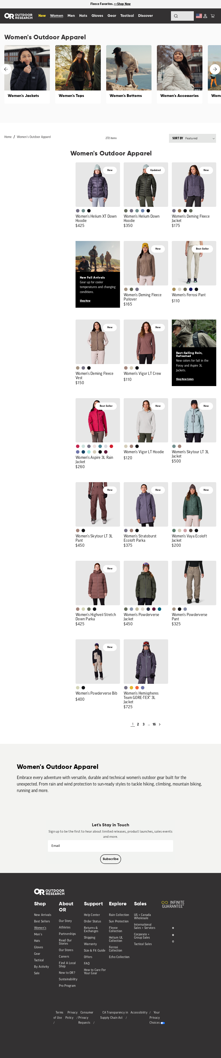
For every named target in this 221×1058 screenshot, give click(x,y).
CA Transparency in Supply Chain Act (114, 1015)
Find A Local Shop (67, 965)
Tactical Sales (143, 944)
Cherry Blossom (94, 446)
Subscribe (110, 859)
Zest (137, 687)
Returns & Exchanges (91, 930)
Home (8, 137)
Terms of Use (59, 1015)
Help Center (92, 915)
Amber (131, 687)
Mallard (100, 446)
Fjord (131, 609)
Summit (185, 609)
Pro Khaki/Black (77, 687)
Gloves (38, 947)
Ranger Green (185, 289)
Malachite (174, 530)
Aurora (159, 609)
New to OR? (67, 973)
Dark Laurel (126, 210)
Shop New (85, 300)
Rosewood (185, 530)
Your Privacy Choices (155, 1018)
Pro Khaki (83, 609)
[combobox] (182, 16)
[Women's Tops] (78, 74)
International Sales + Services (144, 926)
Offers (88, 957)
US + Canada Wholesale (142, 917)
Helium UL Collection (116, 939)
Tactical (39, 960)
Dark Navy (191, 289)
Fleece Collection (115, 930)
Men (71, 16)
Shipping (89, 937)
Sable (126, 289)
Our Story (65, 921)
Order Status (92, 921)
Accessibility (139, 1012)
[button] (213, 16)
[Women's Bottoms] (129, 74)
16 (154, 724)
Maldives (89, 452)
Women (56, 16)
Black (89, 210)
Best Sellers (42, 921)
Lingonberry (111, 446)
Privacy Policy (71, 1015)
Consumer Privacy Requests (86, 1018)
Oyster (131, 368)
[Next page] (160, 724)
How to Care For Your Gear (95, 972)
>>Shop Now (122, 4)
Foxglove (77, 446)
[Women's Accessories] (179, 74)
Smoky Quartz (77, 210)
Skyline (142, 210)
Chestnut (191, 530)
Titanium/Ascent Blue (105, 446)
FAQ (87, 963)
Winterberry (105, 452)
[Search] (164, 16)
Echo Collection (119, 957)
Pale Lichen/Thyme (83, 446)
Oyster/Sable (142, 609)
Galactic (77, 452)
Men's (38, 934)
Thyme (83, 210)
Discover (145, 16)
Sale (37, 973)
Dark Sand (174, 289)
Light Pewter (179, 289)
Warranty (90, 944)
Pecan (179, 210)
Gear (37, 954)
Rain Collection (119, 915)
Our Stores (66, 950)
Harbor (83, 452)
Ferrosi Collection (115, 949)
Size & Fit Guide (94, 950)
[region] (110, 4)
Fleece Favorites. (102, 4)
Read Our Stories (65, 942)
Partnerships (67, 934)
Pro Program (67, 986)
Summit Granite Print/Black (148, 609)
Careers (64, 956)
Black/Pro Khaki (137, 609)
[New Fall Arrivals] (98, 263)
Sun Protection (119, 921)
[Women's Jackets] (27, 74)
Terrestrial (126, 368)
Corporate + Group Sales (142, 936)
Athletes (64, 927)
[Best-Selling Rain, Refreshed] (194, 342)
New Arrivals (42, 915)
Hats (37, 941)
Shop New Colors (185, 379)
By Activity (41, 967)
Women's (40, 928)
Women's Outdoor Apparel (34, 137)
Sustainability (68, 979)
